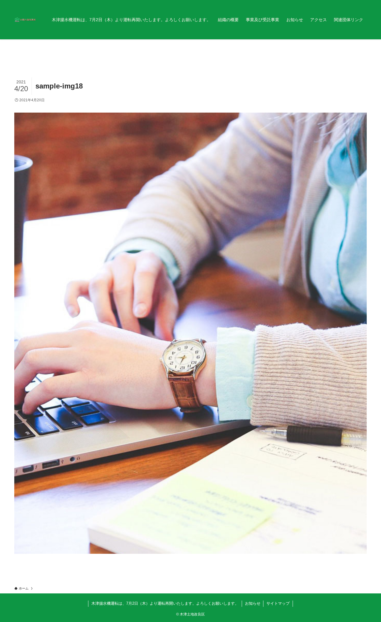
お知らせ (252, 603)
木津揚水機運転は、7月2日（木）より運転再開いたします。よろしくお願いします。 (165, 603)
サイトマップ (278, 603)
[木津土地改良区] (25, 20)
